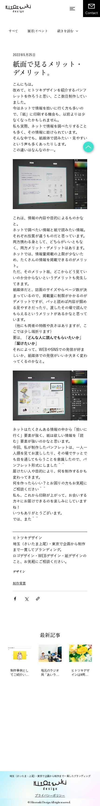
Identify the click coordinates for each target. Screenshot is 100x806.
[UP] (88, 147)
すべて (13, 31)
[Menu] (73, 8)
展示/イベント (37, 31)
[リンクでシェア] (38, 598)
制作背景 (19, 583)
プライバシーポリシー (50, 795)
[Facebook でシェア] (15, 598)
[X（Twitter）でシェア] (26, 598)
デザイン (19, 571)
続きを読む (65, 31)
